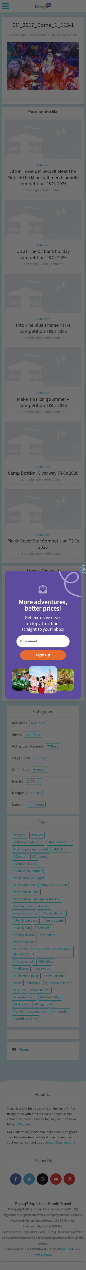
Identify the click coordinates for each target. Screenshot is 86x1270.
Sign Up (43, 655)
